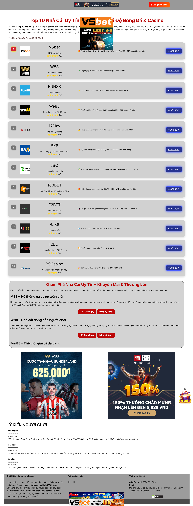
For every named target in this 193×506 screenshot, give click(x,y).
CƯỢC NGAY (173, 51)
